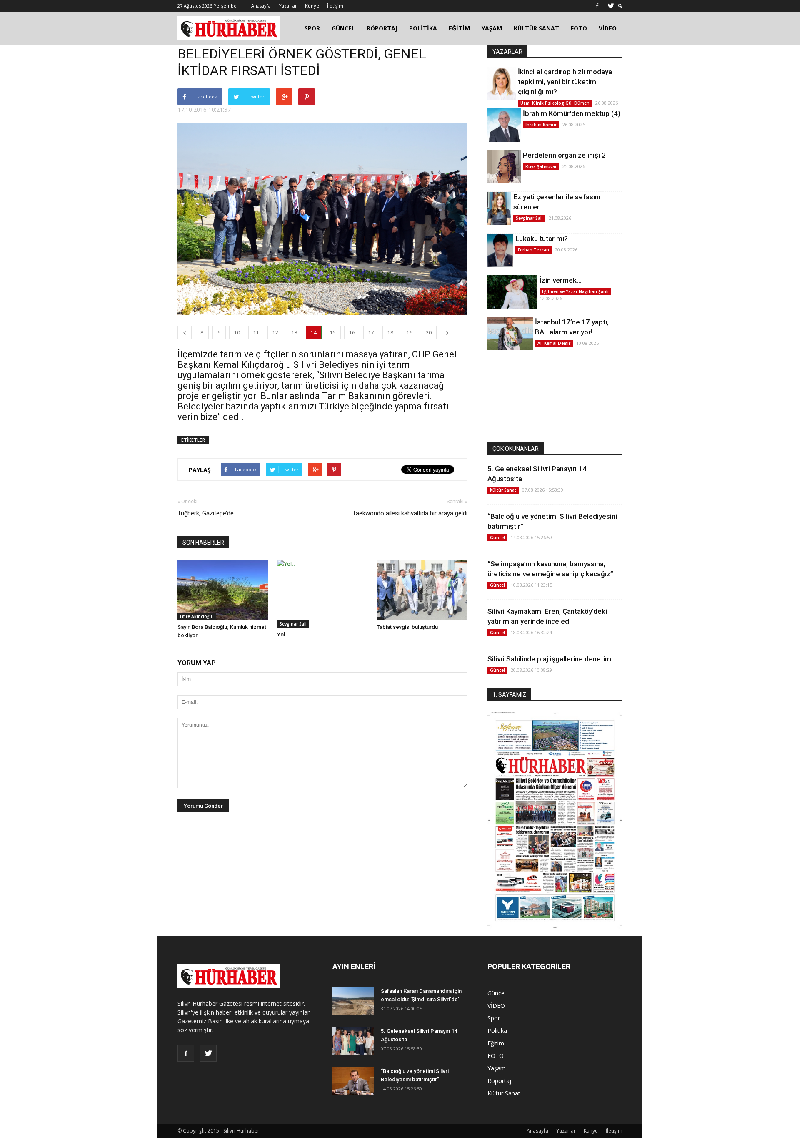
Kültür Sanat (503, 490)
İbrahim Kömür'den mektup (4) (571, 113)
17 (371, 332)
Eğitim (496, 1043)
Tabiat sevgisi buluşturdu (407, 627)
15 (333, 332)
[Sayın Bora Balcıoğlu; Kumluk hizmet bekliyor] (223, 590)
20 (429, 332)
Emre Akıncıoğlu (197, 616)
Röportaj (499, 1081)
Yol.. (282, 634)
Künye (312, 6)
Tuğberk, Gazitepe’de (206, 513)
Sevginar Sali (293, 624)
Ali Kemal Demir (554, 343)
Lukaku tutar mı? (541, 238)
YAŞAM (492, 28)
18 (390, 332)
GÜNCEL (343, 28)
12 (275, 332)
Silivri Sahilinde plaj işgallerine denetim (549, 659)
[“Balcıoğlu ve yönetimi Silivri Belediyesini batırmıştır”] (353, 1081)
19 (409, 332)
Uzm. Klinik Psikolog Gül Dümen (555, 103)
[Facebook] (597, 6)
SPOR (312, 28)
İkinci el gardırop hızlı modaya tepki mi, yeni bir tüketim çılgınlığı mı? (565, 82)
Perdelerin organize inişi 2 (564, 155)
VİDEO (608, 28)
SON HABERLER (203, 542)
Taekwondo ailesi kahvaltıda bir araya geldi (410, 513)
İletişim (335, 6)
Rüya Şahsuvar (541, 166)
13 (295, 332)
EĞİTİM (459, 28)
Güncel (497, 537)
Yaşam (497, 1068)
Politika (497, 1031)
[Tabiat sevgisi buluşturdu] (422, 590)
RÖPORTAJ (382, 28)
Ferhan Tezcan (533, 250)
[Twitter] (611, 6)
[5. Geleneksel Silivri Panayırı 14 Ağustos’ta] (353, 1041)
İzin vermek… (561, 280)
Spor (494, 1018)
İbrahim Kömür (541, 125)
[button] (620, 6)
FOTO (579, 28)
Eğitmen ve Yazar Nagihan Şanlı (575, 291)
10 (237, 332)
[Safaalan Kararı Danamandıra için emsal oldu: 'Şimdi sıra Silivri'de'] (353, 1001)
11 (256, 332)
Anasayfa (261, 6)
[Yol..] (322, 594)
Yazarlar (288, 6)
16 (352, 332)
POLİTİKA (423, 28)
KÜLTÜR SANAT (536, 28)
